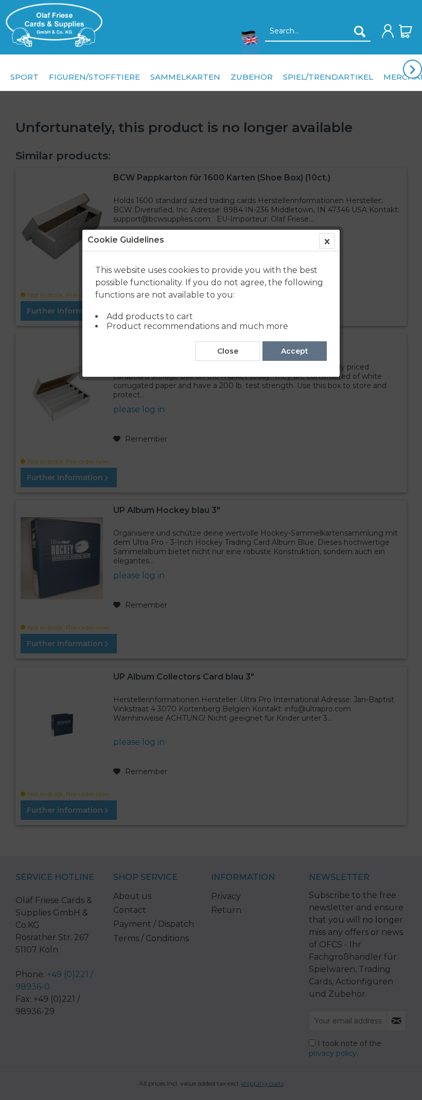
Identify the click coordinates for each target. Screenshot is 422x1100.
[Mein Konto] (388, 31)
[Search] (360, 31)
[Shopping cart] (405, 31)
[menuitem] (51, 25)
